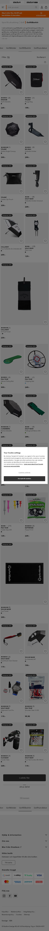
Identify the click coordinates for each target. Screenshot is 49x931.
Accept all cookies (24, 478)
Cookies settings (24, 472)
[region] (24, 465)
